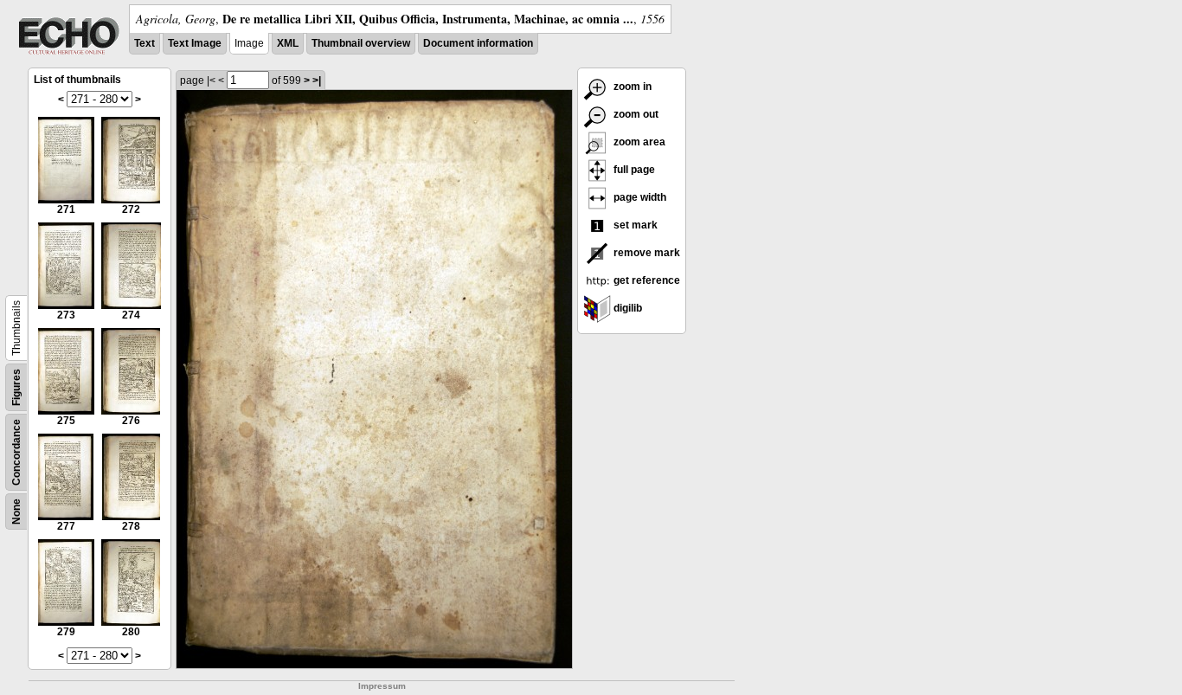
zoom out (634, 114)
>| (316, 80)
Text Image (195, 43)
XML (288, 43)
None (16, 511)
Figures (16, 387)
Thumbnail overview (361, 43)
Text (144, 43)
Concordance (16, 452)
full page (633, 170)
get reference (645, 280)
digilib (626, 308)
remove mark (645, 253)
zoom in (631, 86)
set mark (634, 225)
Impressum (382, 686)
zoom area (638, 142)
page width (638, 197)
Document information (478, 43)
